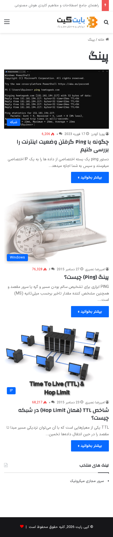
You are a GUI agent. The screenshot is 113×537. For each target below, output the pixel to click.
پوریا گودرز (98, 134)
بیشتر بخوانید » (90, 177)
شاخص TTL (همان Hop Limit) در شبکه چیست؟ (63, 414)
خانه (102, 40)
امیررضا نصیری (95, 269)
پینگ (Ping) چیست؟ (86, 277)
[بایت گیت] (77, 22)
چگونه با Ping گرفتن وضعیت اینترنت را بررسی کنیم (63, 146)
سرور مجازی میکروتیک (87, 481)
